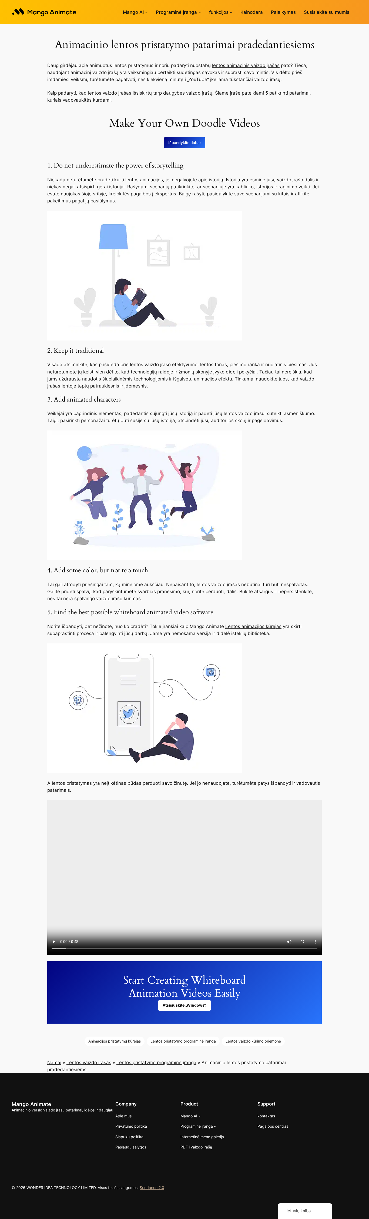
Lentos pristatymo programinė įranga (183, 1041)
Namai (54, 1062)
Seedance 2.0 (152, 1187)
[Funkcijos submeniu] (231, 12)
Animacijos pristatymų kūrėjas (114, 1041)
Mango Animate (31, 1104)
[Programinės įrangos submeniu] (199, 12)
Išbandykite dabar (184, 142)
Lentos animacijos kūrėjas (253, 626)
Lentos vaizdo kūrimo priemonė (253, 1041)
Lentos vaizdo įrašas (88, 1062)
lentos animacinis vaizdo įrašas (246, 65)
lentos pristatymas (72, 783)
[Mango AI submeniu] (146, 12)
